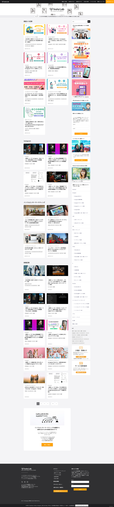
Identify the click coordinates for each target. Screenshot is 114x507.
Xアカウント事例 (77, 276)
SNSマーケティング (28, 119)
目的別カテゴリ (79, 1)
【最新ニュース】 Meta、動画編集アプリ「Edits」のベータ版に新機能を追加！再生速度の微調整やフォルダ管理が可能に (57, 188)
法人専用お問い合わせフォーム (59, 491)
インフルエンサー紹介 (78, 310)
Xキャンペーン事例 (77, 280)
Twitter (76, 330)
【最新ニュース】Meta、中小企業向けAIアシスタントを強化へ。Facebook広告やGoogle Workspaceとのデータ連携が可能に (34, 189)
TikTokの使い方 (77, 250)
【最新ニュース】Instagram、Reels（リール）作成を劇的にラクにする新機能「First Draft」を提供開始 (34, 160)
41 (52, 403)
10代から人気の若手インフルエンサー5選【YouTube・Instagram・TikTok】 (34, 387)
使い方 (57, 44)
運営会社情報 (56, 481)
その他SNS (76, 236)
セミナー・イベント (76, 317)
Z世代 (26, 391)
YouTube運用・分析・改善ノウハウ (80, 296)
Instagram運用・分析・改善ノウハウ (81, 212)
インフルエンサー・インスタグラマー (31, 98)
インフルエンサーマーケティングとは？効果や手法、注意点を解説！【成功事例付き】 (34, 95)
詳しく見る (47, 444)
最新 (34, 163)
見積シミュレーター (101, 1)
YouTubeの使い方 (77, 286)
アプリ (54, 44)
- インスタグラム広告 (57, 474)
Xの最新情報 (76, 270)
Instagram (50, 44)
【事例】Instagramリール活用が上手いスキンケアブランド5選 (57, 335)
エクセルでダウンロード (81, 505)
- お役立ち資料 (56, 478)
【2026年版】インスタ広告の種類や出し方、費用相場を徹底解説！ (57, 67)
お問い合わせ (109, 1)
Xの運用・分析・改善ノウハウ (80, 273)
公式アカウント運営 (62, 44)
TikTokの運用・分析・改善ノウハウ (81, 256)
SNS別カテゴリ (71, 1)
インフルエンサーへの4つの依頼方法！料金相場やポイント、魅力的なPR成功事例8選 (57, 95)
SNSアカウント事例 (78, 233)
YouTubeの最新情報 (78, 290)
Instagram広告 (50, 65)
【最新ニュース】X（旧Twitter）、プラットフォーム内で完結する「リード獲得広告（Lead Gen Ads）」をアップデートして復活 (57, 282)
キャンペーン (74, 335)
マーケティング (27, 45)
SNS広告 (49, 70)
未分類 (73, 320)
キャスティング (39, 44)
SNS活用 (73, 337)
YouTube (74, 283)
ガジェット (27, 253)
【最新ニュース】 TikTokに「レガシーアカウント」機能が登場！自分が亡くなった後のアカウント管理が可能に (57, 309)
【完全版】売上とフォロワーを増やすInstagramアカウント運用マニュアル (33, 67)
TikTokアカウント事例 (78, 260)
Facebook (26, 193)
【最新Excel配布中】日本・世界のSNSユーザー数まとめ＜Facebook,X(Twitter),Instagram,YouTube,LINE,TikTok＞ (34, 124)
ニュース (26, 128)
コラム (73, 313)
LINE (73, 216)
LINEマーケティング (78, 219)
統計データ (27, 130)
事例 (36, 70)
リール (31, 366)
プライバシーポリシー (57, 484)
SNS (73, 226)
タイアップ (27, 226)
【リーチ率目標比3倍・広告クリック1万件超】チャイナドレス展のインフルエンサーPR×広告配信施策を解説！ (34, 221)
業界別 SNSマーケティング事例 (80, 243)
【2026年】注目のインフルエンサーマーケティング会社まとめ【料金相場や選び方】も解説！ (34, 40)
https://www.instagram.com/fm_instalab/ (28, 470)
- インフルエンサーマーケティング (59, 470)
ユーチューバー (78, 337)
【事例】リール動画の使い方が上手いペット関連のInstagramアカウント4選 (34, 363)
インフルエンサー (28, 251)
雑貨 (30, 253)
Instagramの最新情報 (78, 199)
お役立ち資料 (86, 1)
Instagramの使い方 (51, 37)
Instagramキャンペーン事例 (79, 206)
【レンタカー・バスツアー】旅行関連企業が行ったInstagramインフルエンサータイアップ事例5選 (57, 249)
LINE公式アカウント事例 (78, 223)
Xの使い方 (76, 266)
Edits (49, 165)
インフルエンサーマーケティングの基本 (31, 37)
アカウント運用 (32, 70)
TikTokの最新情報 (77, 253)
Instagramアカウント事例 (79, 202)
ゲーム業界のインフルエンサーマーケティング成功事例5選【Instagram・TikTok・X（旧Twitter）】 (57, 221)
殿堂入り (32, 45)
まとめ (77, 332)
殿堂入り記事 (64, 1)
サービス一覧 (93, 1)
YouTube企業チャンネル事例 (79, 293)
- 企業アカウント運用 (57, 472)
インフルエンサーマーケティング (30, 44)
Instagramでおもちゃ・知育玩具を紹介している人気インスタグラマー (57, 363)
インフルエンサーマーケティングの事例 (81, 303)
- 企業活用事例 (56, 476)
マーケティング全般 (78, 239)
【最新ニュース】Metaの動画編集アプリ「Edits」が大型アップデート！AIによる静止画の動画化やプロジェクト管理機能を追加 (57, 161)
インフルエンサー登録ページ (80, 160)
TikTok (49, 306)
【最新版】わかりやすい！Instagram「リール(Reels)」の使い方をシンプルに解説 (57, 40)
